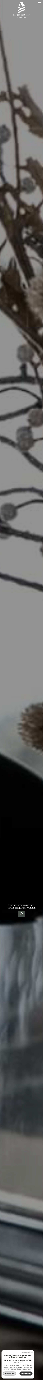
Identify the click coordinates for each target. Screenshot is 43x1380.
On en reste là (25, 1352)
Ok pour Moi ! (26, 1373)
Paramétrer (9, 1373)
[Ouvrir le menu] (40, 2)
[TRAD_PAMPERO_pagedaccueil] (21, 17)
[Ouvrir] (21, 914)
